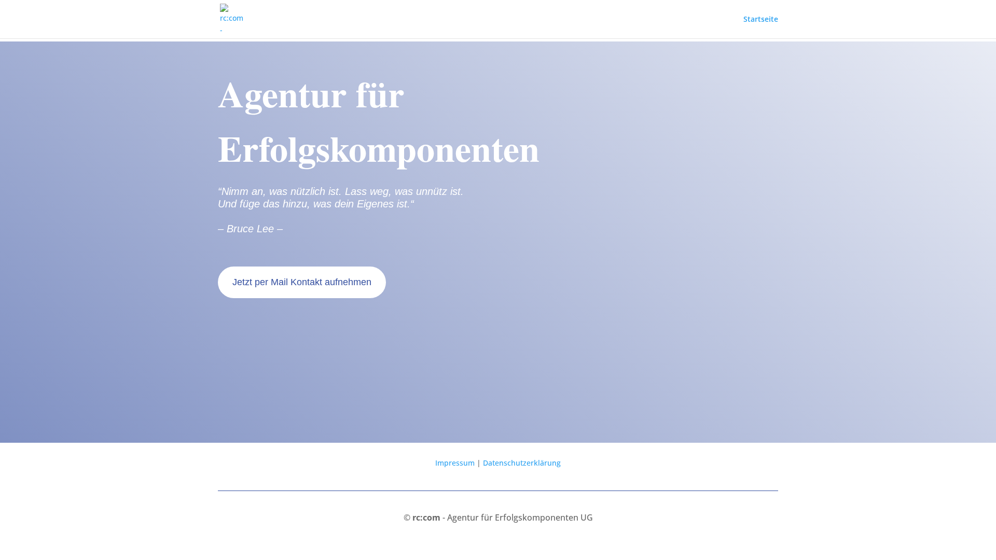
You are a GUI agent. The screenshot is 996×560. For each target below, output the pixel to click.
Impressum (455, 463)
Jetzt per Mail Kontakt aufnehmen (301, 282)
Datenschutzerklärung (522, 463)
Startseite (760, 20)
